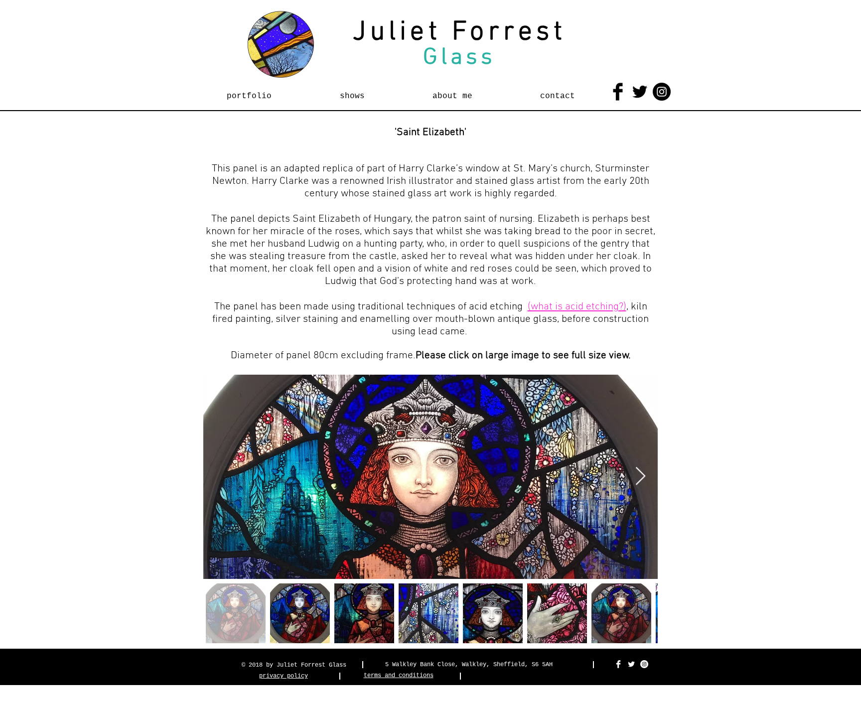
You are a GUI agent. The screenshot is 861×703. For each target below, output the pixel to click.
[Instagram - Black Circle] (662, 92)
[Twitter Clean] (631, 664)
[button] (248, 92)
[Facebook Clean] (618, 664)
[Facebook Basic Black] (618, 92)
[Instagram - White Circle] (644, 664)
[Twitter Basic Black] (640, 92)
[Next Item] (640, 476)
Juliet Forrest (459, 32)
